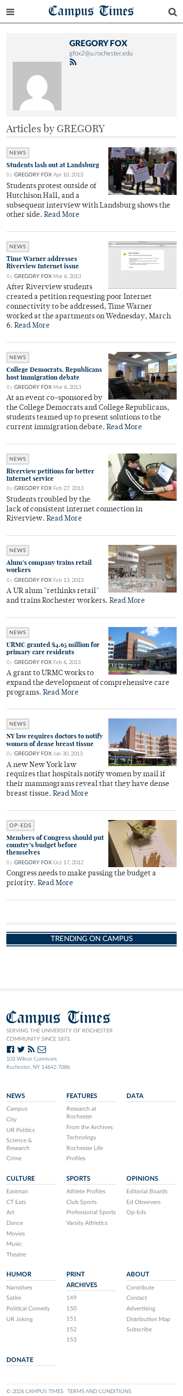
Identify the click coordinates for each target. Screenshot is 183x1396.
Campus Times (91, 10)
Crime (13, 1158)
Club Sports (81, 1202)
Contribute (140, 1288)
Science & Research (19, 1144)
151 (71, 1319)
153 (71, 1340)
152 (71, 1329)
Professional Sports (91, 1212)
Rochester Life (84, 1148)
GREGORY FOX (33, 174)
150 (71, 1308)
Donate (19, 1360)
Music (14, 1244)
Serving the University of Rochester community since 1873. (59, 1035)
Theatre (16, 1254)
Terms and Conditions (99, 1391)
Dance (14, 1223)
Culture (20, 1178)
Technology (81, 1137)
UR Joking (19, 1319)
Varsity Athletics (86, 1223)
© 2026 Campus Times (34, 1391)
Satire (13, 1298)
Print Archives (81, 1279)
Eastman (17, 1191)
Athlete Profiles (85, 1191)
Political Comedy (28, 1308)
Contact (136, 1298)
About (137, 1274)
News (17, 153)
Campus (16, 1109)
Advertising (140, 1308)
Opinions (142, 1178)
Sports (78, 1178)
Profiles (75, 1158)
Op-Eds (20, 825)
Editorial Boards (146, 1191)
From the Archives (89, 1127)
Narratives (19, 1288)
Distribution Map (148, 1319)
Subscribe (139, 1329)
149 (71, 1298)
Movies (15, 1234)
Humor (18, 1274)
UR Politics (20, 1130)
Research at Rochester (81, 1112)
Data (134, 1096)
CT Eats (16, 1202)
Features (81, 1096)
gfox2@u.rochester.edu (101, 53)
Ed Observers (143, 1202)
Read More (62, 215)
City (11, 1119)
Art (10, 1212)
